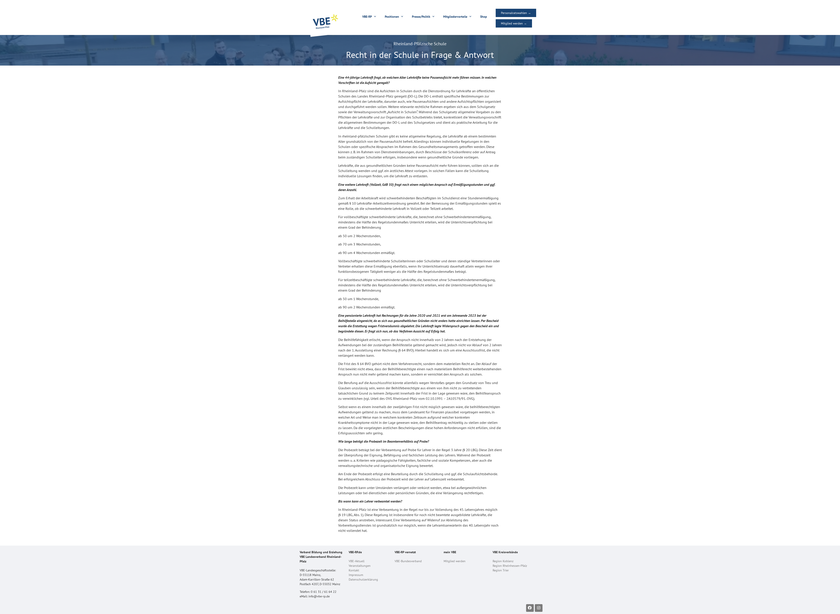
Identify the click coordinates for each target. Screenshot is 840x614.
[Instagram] (538, 608)
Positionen (392, 17)
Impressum (356, 575)
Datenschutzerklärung (363, 579)
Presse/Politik (421, 17)
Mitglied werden (455, 561)
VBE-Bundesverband (408, 561)
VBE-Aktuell (356, 561)
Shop (483, 17)
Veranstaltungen (360, 566)
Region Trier (501, 570)
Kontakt (354, 570)
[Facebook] (530, 608)
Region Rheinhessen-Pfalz (510, 566)
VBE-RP (367, 17)
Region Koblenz (503, 561)
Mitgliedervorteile (455, 17)
